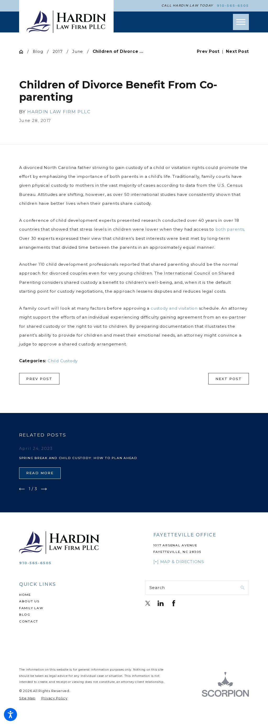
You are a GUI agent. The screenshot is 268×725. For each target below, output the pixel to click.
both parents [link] (229, 229)
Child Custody (63, 360)
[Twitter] (148, 603)
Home (25, 595)
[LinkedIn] (161, 603)
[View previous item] (22, 489)
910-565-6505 (233, 6)
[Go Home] (23, 52)
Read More (40, 473)
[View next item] (44, 489)
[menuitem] (71, 595)
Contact (28, 621)
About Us (29, 601)
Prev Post (39, 379)
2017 (58, 51)
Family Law (31, 608)
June (77, 51)
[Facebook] (174, 603)
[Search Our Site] (242, 588)
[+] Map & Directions (178, 561)
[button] (10, 714)
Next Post (228, 379)
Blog (38, 51)
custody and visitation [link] (174, 308)
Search (157, 587)
